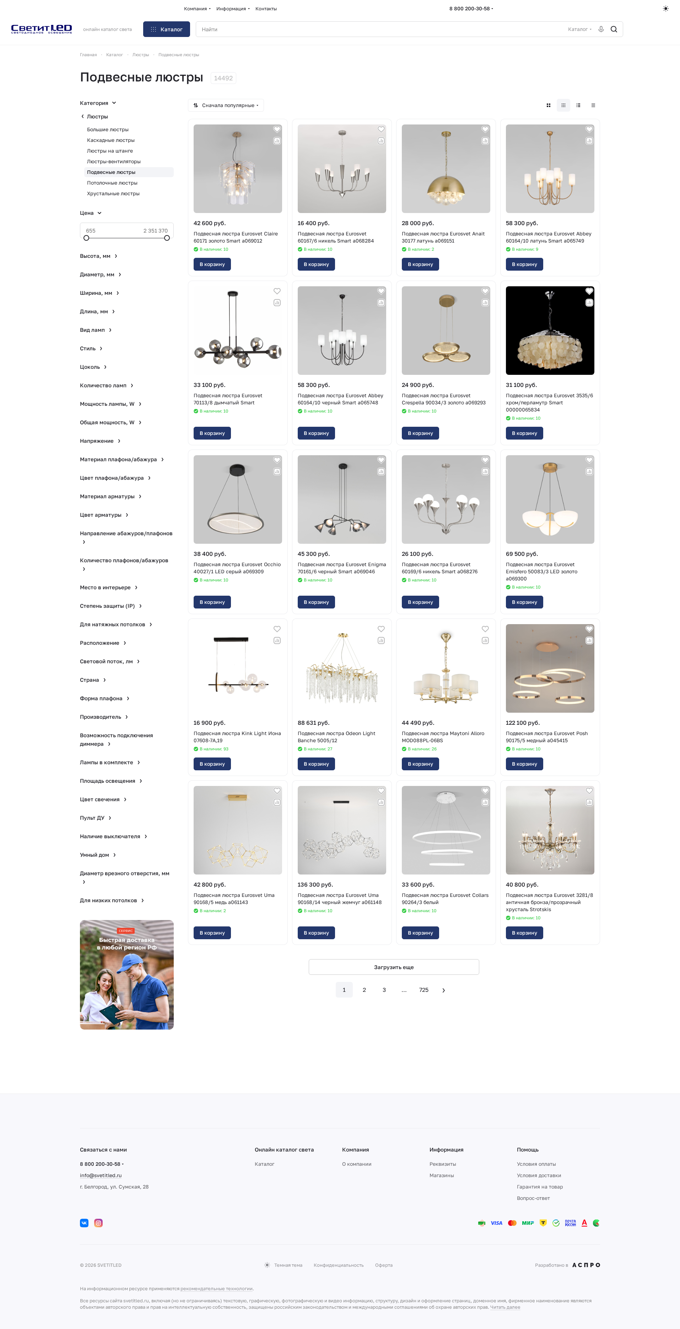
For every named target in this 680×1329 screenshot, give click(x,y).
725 (423, 989)
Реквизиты (443, 1164)
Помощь (528, 1149)
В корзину (212, 264)
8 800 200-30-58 (469, 8)
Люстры (97, 116)
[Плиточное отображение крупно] (548, 105)
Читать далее (505, 1307)
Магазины (442, 1175)
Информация (447, 1149)
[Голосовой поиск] (601, 29)
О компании (357, 1164)
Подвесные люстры (111, 172)
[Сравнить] (277, 140)
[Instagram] (98, 1223)
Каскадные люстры (111, 140)
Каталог (264, 1164)
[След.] (443, 990)
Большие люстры (108, 129)
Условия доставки (539, 1175)
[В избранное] (277, 129)
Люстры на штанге (110, 151)
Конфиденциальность (339, 1265)
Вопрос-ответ (533, 1198)
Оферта (384, 1265)
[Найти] (614, 29)
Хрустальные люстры (113, 193)
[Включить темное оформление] (666, 8)
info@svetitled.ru (101, 1175)
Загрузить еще (394, 967)
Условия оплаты (536, 1164)
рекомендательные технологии (216, 1288)
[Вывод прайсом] (593, 105)
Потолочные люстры (112, 183)
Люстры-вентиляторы (114, 161)
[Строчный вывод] (578, 105)
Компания (355, 1149)
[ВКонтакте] (84, 1223)
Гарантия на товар (540, 1187)
